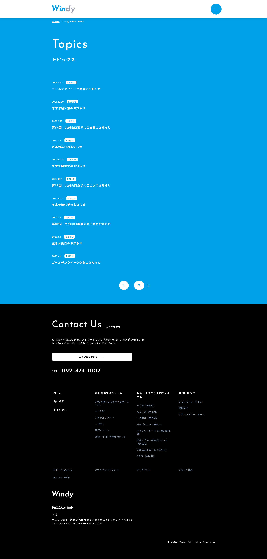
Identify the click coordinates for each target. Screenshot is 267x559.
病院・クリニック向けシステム (153, 394)
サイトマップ (144, 469)
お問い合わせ (187, 393)
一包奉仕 (100, 423)
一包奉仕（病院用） (147, 418)
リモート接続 (185, 469)
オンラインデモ (61, 477)
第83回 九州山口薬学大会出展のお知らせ (81, 185)
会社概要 (58, 401)
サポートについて (62, 469)
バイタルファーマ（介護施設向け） (153, 432)
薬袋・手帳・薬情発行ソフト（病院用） (152, 442)
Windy (63, 9)
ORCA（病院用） (146, 456)
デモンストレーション (190, 401)
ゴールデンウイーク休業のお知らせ (76, 89)
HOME (56, 22)
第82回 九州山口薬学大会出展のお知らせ (81, 224)
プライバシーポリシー (107, 469)
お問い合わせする (88, 356)
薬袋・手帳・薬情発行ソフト (110, 436)
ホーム (57, 393)
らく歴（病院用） (146, 405)
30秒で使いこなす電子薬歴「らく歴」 (112, 403)
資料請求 (183, 408)
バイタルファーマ (104, 417)
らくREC (100, 411)
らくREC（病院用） (148, 411)
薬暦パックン (102, 430)
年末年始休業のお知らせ (69, 108)
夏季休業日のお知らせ (67, 147)
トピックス (60, 409)
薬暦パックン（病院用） (150, 424)
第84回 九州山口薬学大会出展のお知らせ (81, 127)
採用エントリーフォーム (192, 414)
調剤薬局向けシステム (108, 393)
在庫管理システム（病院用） (152, 449)
